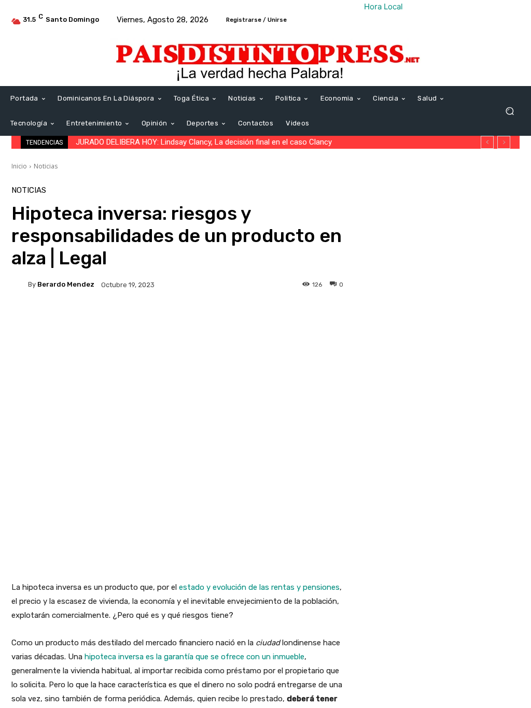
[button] (509, 111)
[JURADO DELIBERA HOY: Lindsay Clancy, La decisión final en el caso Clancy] (387, 271)
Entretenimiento (445, 250)
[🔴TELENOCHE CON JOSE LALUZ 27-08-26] (387, 386)
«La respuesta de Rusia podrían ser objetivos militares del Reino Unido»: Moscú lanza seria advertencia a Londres (468, 453)
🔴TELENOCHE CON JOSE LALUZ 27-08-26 (466, 391)
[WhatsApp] (510, 197)
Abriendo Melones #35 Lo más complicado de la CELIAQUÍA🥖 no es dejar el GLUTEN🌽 (466, 333)
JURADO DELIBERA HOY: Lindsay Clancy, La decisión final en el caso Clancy (204, 142)
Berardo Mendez (65, 284)
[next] (503, 142)
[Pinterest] (486, 197)
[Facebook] (438, 197)
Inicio (19, 166)
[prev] (487, 142)
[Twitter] (462, 197)
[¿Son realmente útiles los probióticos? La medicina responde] (387, 510)
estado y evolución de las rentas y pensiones (259, 587)
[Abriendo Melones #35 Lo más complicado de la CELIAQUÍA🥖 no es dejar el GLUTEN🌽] (387, 328)
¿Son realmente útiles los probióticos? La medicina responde (467, 515)
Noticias (46, 166)
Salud (427, 494)
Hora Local (383, 6)
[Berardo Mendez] (19, 284)
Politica (431, 308)
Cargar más (438, 553)
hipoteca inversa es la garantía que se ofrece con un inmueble (194, 656)
